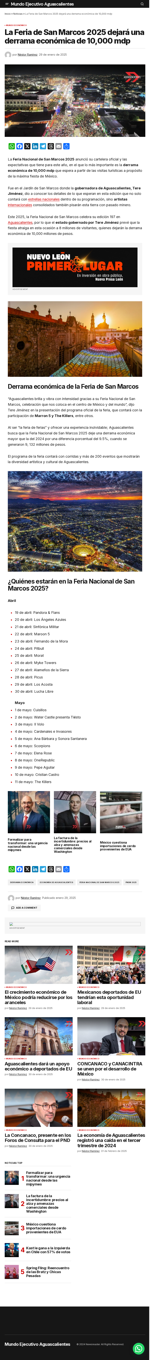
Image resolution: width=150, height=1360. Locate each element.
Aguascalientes (20, 222)
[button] (7, 4)
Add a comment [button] (26, 907)
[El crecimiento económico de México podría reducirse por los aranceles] (39, 965)
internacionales (20, 205)
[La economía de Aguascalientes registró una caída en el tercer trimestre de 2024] (111, 1108)
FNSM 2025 (131, 882)
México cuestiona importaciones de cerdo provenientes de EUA (118, 846)
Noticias (18, 13)
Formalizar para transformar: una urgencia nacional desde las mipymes (28, 845)
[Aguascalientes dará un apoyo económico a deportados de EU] (39, 1036)
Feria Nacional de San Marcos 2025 (99, 882)
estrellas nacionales (44, 199)
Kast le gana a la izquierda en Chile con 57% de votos (48, 1250)
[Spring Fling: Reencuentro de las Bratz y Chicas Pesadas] (12, 1272)
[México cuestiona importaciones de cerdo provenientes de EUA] (12, 1228)
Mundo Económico (16, 25)
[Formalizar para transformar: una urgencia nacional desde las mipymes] (12, 1178)
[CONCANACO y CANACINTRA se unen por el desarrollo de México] (111, 1036)
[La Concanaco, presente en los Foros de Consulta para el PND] (39, 1108)
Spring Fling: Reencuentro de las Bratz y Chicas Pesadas (47, 1272)
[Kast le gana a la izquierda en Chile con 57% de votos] (12, 1250)
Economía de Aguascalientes (56, 882)
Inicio (8, 13)
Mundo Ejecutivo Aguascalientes (42, 4)
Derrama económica (22, 882)
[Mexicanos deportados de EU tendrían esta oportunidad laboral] (111, 965)
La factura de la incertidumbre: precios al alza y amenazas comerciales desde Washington (72, 845)
